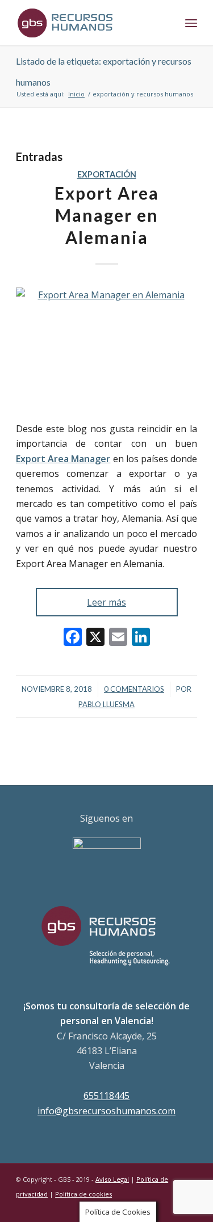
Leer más (106, 602)
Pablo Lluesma (106, 704)
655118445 (106, 1095)
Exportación (106, 174)
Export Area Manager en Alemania (107, 215)
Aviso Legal (112, 1179)
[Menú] (191, 22)
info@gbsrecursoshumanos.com (106, 1111)
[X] (95, 638)
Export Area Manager (63, 459)
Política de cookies (83, 1194)
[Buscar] (166, 22)
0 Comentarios (134, 689)
